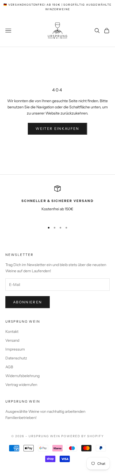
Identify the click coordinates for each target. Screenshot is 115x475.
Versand (12, 340)
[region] (57, 201)
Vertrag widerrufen (21, 384)
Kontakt (11, 331)
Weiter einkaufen (57, 128)
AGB (9, 366)
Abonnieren (27, 302)
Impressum (15, 349)
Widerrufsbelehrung (22, 375)
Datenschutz (16, 358)
